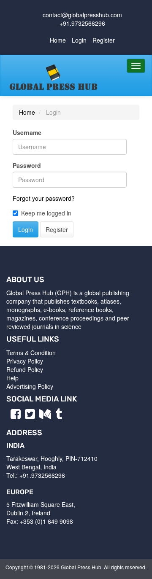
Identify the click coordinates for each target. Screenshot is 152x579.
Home (58, 40)
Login (79, 40)
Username (27, 132)
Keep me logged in (46, 213)
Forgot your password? (44, 198)
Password (27, 165)
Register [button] (57, 229)
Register (103, 40)
